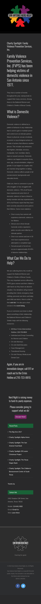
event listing (21, 306)
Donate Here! (21, 417)
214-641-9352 (18, 506)
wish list (13, 302)
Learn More (16, 513)
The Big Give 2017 (15, 432)
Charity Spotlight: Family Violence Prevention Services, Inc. (19, 46)
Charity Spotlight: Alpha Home (19, 437)
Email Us (16, 509)
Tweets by (11, 484)
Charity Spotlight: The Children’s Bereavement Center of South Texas (20, 471)
